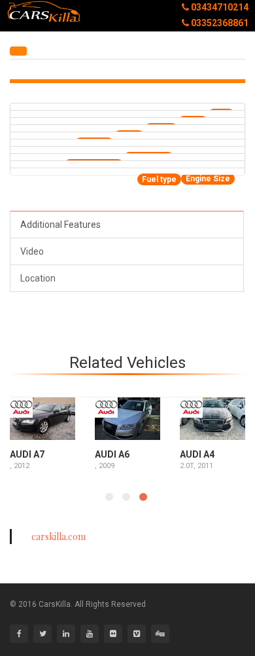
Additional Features (60, 224)
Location (38, 278)
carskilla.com (58, 536)
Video (32, 251)
